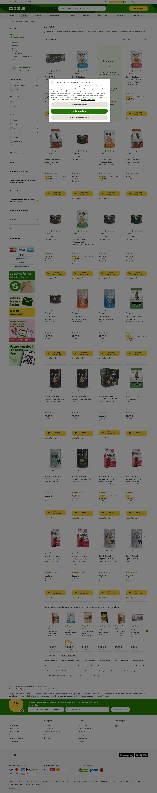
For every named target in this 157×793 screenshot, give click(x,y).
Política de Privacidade (88, 99)
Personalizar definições (79, 105)
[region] (79, 100)
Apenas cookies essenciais (79, 117)
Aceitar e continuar (79, 111)
